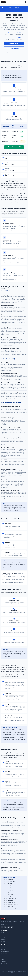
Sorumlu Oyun (3, 961)
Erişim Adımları (15, 48)
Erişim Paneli (3, 935)
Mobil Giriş (3, 949)
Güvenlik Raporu (4, 953)
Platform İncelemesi (5, 951)
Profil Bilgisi (3, 937)
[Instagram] (5, 927)
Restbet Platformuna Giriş (14, 147)
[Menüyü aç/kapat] (25, 2)
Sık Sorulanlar (3, 941)
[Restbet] (3, 2)
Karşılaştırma (3, 939)
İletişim (2, 959)
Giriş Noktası (3, 933)
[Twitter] (2, 927)
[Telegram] (11, 927)
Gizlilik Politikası (4, 966)
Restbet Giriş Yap (14, 44)
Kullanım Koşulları (4, 964)
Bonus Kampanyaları (5, 947)
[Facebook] (8, 927)
